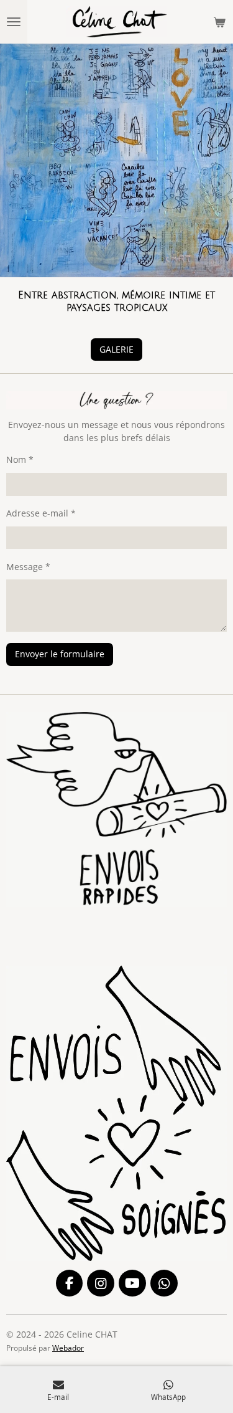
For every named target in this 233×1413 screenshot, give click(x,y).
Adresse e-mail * (41, 513)
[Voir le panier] (219, 22)
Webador (68, 1348)
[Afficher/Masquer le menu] (13, 22)
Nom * (20, 459)
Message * (28, 567)
